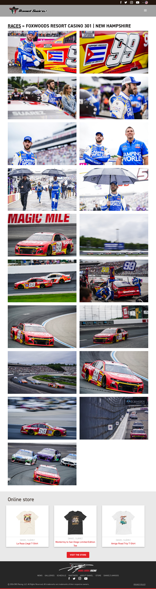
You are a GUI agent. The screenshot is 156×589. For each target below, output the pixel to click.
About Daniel (86, 575)
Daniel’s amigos (111, 575)
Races (14, 26)
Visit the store (78, 554)
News (39, 575)
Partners (73, 575)
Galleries (49, 575)
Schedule (61, 575)
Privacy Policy (139, 584)
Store (98, 575)
